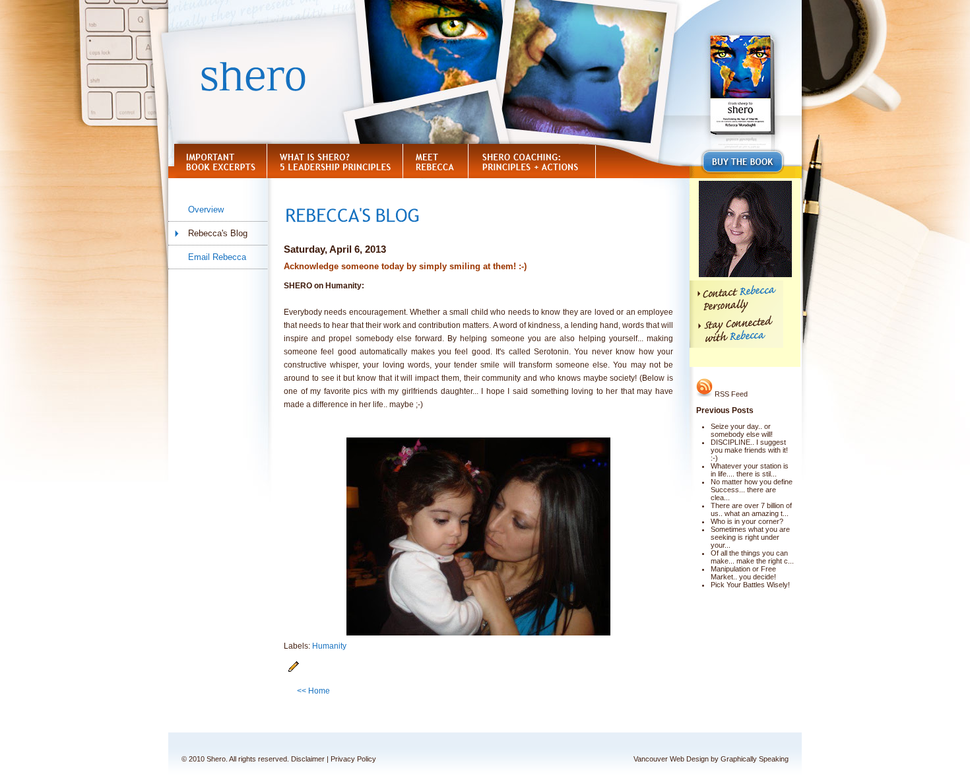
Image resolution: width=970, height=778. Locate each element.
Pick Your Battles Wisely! (750, 585)
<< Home (313, 691)
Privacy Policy (353, 759)
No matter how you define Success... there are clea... (751, 490)
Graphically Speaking (755, 759)
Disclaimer (308, 759)
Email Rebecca (217, 257)
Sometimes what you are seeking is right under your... (750, 537)
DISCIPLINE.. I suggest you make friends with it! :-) (749, 450)
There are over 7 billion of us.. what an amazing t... (751, 509)
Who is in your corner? (747, 521)
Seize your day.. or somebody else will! (742, 430)
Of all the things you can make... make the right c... (752, 557)
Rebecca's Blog (217, 233)
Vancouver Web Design (671, 759)
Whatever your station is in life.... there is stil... (750, 470)
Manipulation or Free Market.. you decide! (743, 573)
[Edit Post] (294, 669)
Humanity (329, 646)
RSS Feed (730, 394)
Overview (206, 209)
